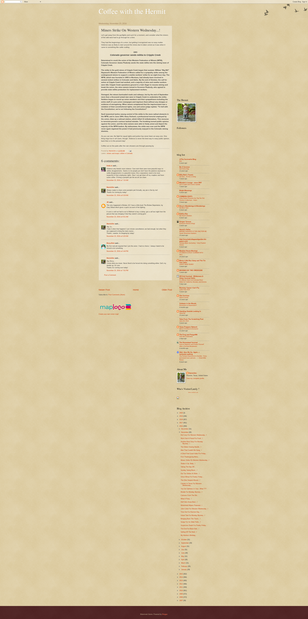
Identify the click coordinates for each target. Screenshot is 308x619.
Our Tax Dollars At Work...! (190, 473)
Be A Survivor (184, 167)
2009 (181, 594)
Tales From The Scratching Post (191, 319)
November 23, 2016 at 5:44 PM (117, 251)
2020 (181, 413)
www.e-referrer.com (193, 392)
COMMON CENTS (185, 196)
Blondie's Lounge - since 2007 (190, 183)
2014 (181, 577)
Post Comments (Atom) (116, 295)
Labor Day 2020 (184, 290)
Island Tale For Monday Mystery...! (193, 515)
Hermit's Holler (184, 229)
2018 (181, 419)
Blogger (164, 614)
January (184, 569)
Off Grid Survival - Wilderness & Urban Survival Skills (191, 277)
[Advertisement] (142, 284)
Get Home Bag (184, 169)
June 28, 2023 (184, 321)
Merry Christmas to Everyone (188, 329)
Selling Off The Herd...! (189, 532)
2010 (181, 590)
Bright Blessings (185, 190)
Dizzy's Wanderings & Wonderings (192, 206)
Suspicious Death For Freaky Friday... (194, 525)
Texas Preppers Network (188, 327)
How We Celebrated (186, 336)
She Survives (184, 296)
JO (108, 202)
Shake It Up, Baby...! (188, 463)
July (183, 549)
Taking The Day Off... (188, 467)
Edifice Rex (183, 214)
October (184, 539)
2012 (181, 584)
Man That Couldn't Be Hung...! (191, 450)
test (180, 161)
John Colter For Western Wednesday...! (194, 509)
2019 (181, 416)
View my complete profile (195, 378)
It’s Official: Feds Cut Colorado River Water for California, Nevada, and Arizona (192, 281)
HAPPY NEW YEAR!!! (186, 264)
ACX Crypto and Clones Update (189, 184)
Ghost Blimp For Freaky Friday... (192, 477)
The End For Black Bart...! (190, 529)
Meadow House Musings (188, 251)
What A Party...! (186, 499)
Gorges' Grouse (185, 222)
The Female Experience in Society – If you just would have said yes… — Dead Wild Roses (193, 358)
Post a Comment (110, 275)
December (185, 429)
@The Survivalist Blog (187, 159)
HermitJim (110, 187)
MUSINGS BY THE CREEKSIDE (191, 270)
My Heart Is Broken (185, 216)
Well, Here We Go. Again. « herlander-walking (189, 353)
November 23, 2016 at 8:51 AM (117, 217)
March (183, 563)
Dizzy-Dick (110, 243)
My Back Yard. (184, 208)
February (184, 566)
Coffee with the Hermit (132, 11)
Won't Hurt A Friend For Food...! (192, 438)
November (185, 432)
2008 (181, 597)
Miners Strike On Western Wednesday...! (195, 460)
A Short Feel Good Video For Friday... (194, 453)
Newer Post (104, 290)
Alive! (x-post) (183, 297)
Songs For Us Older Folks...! (191, 522)
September (185, 543)
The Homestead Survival (188, 342)
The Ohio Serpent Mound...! (190, 480)
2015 (181, 574)
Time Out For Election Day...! (191, 512)
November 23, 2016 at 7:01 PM (117, 270)
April (183, 559)
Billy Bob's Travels (186, 175)
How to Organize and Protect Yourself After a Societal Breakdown (191, 345)
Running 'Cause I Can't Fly (189, 288)
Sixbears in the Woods (187, 303)
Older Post (167, 290)
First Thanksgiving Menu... (190, 457)
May (183, 556)
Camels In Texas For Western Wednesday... (191, 484)
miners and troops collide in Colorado (119, 153)
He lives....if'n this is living (187, 177)
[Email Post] (130, 151)
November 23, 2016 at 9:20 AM (117, 236)
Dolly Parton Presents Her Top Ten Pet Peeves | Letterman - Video (191, 199)
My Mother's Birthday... (189, 535)
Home (136, 290)
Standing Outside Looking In (190, 311)
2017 (181, 423)
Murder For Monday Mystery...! (191, 492)
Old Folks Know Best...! (189, 502)
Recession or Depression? (188, 305)
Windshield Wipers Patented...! (191, 505)
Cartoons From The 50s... (190, 495)
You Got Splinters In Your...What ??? (193, 489)
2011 (181, 587)
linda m (109, 166)
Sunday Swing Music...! (189, 470)
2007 (181, 600)
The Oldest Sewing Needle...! (191, 447)
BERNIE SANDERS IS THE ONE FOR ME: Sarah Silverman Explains (193, 232)
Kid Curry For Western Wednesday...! (194, 435)
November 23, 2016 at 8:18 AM (117, 195)
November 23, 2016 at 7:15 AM (117, 180)
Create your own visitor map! (109, 314)
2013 (181, 580)
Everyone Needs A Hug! (187, 223)
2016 (181, 426)
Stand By (182, 313)
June (183, 553)
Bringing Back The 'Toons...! (190, 519)
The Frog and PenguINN (188, 335)
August (184, 546)
